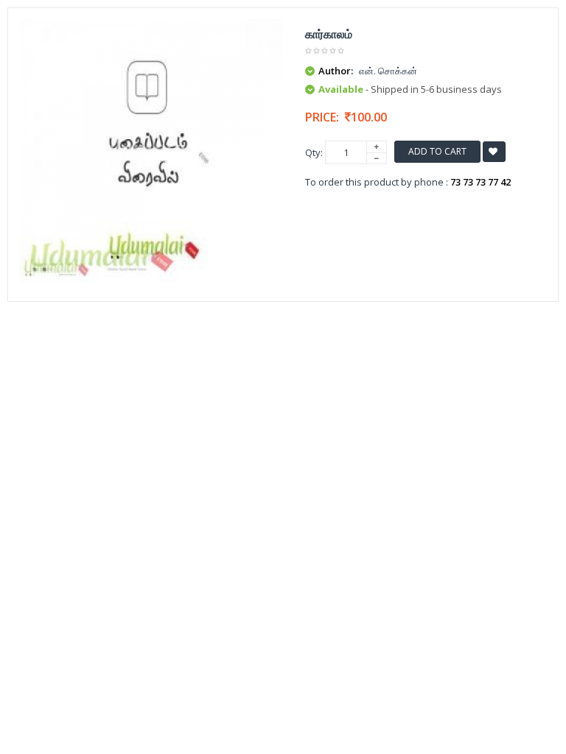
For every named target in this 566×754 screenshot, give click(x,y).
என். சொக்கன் (388, 70)
